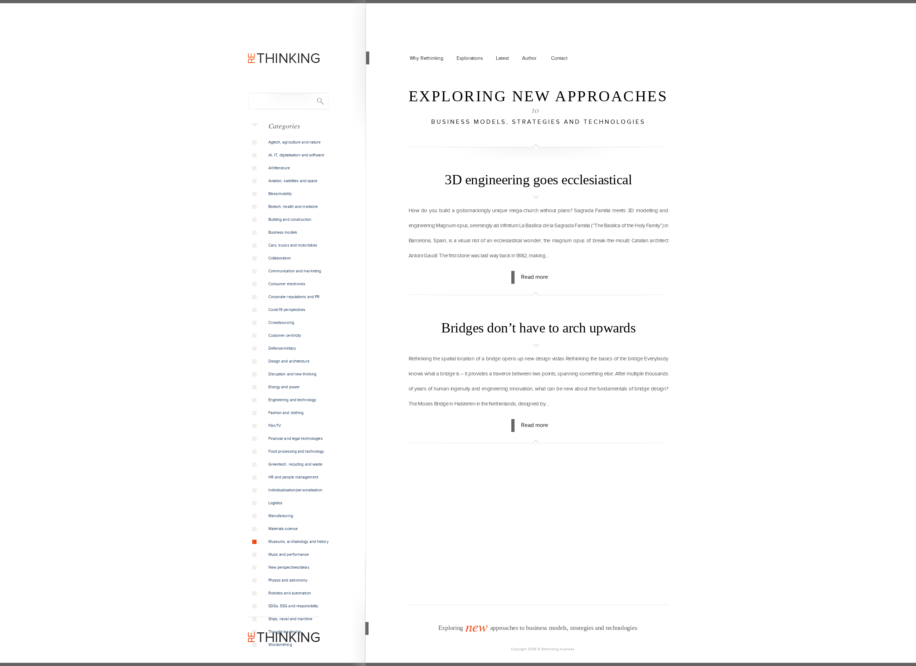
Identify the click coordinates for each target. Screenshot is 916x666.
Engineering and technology (292, 400)
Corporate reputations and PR (294, 297)
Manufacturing (280, 516)
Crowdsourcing (281, 322)
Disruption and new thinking (292, 374)
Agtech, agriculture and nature (294, 142)
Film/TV (274, 425)
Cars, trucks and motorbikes (292, 245)
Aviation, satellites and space (293, 181)
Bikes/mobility (280, 193)
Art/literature (279, 168)
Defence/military (282, 348)
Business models (282, 232)
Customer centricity (284, 335)
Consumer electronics (287, 284)
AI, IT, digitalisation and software (296, 155)
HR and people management (293, 477)
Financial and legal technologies (295, 438)
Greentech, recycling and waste (295, 464)
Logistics (275, 503)
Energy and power (284, 387)
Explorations (470, 58)
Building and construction (290, 219)
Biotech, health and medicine (293, 206)
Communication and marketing (294, 271)
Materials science (283, 528)
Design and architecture (289, 361)
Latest (502, 58)
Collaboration (279, 258)
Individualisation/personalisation (295, 490)
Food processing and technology (296, 451)
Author (529, 58)
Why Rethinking (426, 58)
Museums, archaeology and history (298, 541)
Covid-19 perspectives (287, 309)
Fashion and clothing (286, 412)
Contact (559, 58)
